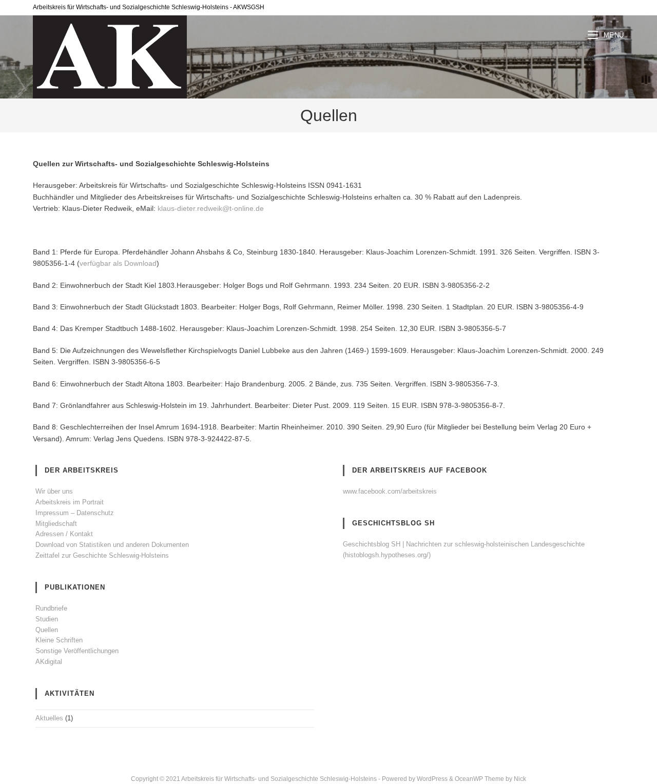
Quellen (46, 630)
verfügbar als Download (118, 263)
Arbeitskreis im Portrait (69, 502)
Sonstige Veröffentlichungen (77, 651)
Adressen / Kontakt (64, 534)
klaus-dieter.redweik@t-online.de (211, 208)
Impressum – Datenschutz (74, 513)
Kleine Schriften (59, 640)
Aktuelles (49, 718)
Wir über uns (54, 491)
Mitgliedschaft (56, 523)
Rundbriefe (51, 608)
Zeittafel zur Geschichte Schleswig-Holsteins (102, 555)
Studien (46, 619)
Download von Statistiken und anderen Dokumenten (112, 544)
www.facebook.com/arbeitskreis (390, 491)
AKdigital (48, 661)
